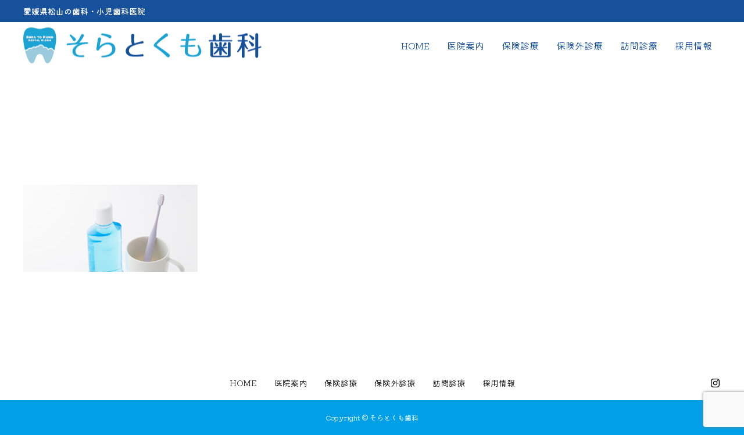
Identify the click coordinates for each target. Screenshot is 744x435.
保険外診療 (579, 45)
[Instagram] (715, 383)
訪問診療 (638, 45)
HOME (415, 45)
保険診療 (520, 45)
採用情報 (693, 45)
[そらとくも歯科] (142, 45)
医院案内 (465, 45)
